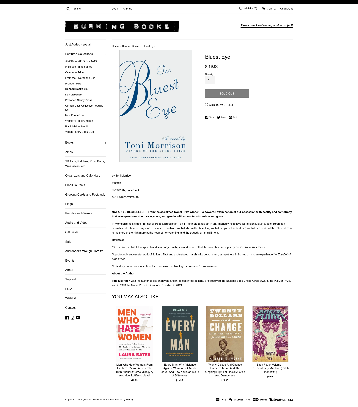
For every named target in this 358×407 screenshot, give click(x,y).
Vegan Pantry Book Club (79, 131)
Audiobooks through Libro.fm (84, 251)
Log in (115, 8)
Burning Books (91, 399)
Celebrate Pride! (74, 72)
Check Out (286, 8)
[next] (289, 343)
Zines (69, 152)
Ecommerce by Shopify (121, 399)
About (69, 270)
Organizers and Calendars (82, 175)
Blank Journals (75, 185)
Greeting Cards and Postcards (85, 194)
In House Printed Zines (78, 66)
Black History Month (77, 126)
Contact (70, 307)
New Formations (74, 115)
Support (70, 279)
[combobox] (92, 8)
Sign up (127, 8)
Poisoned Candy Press (78, 100)
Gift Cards (71, 232)
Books (85, 142)
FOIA (68, 289)
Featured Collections (85, 54)
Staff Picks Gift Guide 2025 (81, 61)
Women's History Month (79, 120)
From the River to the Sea (80, 78)
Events (69, 260)
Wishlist (70, 298)
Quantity (209, 74)
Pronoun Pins (73, 83)
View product (134, 338)
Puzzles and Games (78, 213)
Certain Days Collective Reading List (84, 107)
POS (102, 399)
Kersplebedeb (73, 94)
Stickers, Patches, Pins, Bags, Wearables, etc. (85, 163)
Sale (68, 241)
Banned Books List (77, 89)
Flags (69, 204)
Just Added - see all (78, 44)
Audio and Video (76, 222)
